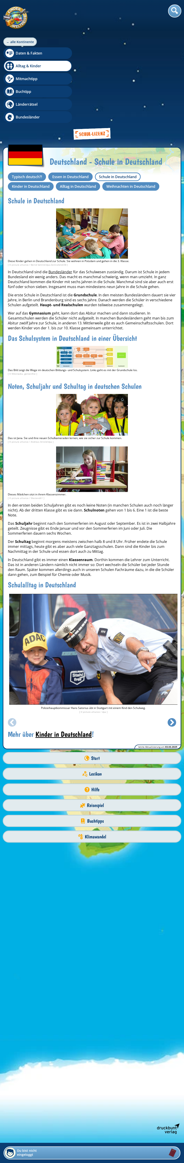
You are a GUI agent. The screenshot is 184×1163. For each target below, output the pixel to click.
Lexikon (95, 774)
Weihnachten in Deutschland (130, 186)
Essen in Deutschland (70, 176)
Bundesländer (28, 117)
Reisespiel (95, 805)
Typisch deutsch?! (27, 176)
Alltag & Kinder (28, 65)
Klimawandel (95, 837)
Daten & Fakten (29, 53)
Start (95, 758)
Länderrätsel (26, 104)
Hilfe (95, 790)
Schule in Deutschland (118, 176)
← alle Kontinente (20, 42)
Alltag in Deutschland (78, 186)
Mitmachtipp (26, 78)
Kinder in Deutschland (31, 186)
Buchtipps (95, 821)
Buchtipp (23, 91)
